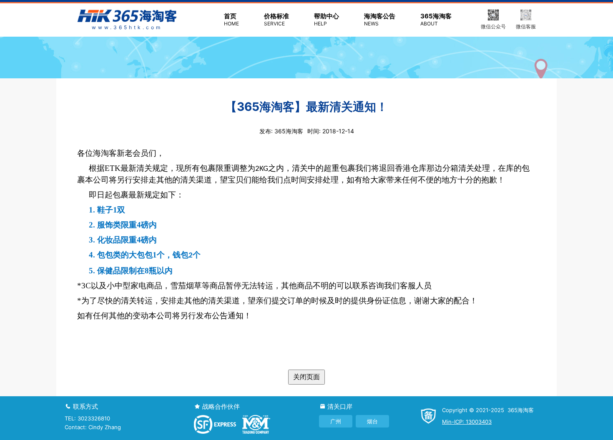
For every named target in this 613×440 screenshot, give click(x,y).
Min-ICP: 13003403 (467, 421)
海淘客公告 (379, 19)
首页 (231, 19)
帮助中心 (326, 19)
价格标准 (276, 19)
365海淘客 (436, 19)
